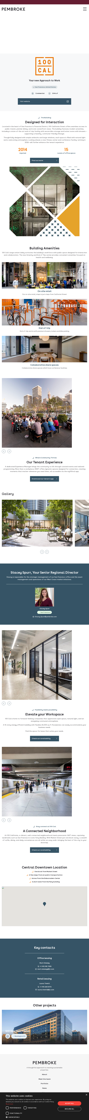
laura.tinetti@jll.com (46, 990)
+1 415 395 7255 (45, 966)
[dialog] (44, 1106)
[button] (30, 1117)
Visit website (25, 101)
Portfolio (44, 1083)
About (44, 1074)
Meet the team (45, 1079)
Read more (9, 1104)
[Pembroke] (13, 9)
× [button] (86, 1095)
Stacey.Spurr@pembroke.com (46, 617)
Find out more (37, 160)
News (44, 1088)
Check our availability (41, 738)
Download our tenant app (43, 479)
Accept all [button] (69, 1103)
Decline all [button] (69, 1109)
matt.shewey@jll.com (45, 969)
